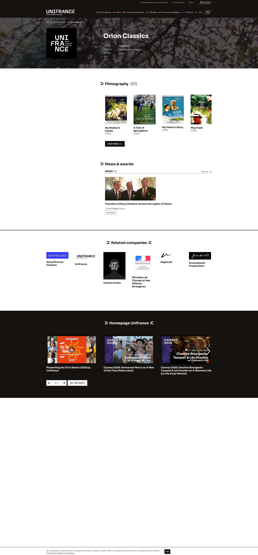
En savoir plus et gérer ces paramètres (60, 553)
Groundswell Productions (197, 264)
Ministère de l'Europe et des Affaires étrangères (141, 282)
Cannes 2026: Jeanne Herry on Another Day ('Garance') (185, 369)
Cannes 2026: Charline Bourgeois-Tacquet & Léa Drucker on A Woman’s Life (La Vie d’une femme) (129, 370)
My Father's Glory (172, 127)
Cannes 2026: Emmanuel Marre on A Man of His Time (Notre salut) (71, 369)
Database (153, 12)
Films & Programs (104, 12)
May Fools (197, 127)
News (118, 12)
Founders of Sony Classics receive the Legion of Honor (138, 203)
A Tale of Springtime (141, 129)
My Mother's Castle (112, 129)
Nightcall (166, 262)
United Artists (112, 282)
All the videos (77, 383)
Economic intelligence (171, 12)
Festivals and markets (135, 12)
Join (200, 12)
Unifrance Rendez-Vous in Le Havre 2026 (154, 2)
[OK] (167, 551)
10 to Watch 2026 (178, 2)
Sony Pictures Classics (54, 264)
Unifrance (190, 12)
